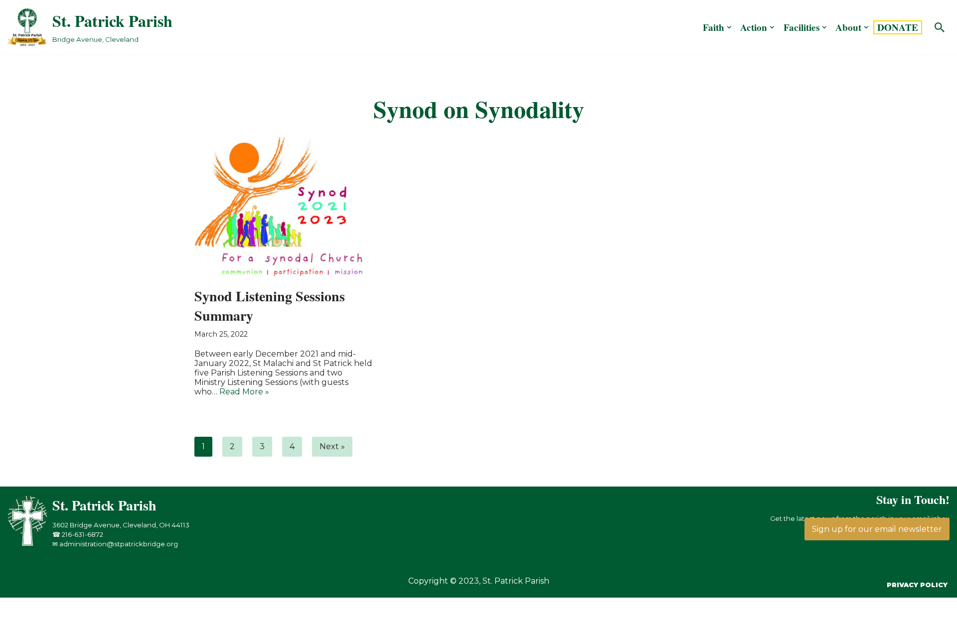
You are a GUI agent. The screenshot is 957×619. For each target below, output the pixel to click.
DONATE (897, 27)
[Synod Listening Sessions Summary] (284, 206)
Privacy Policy (917, 585)
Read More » (244, 391)
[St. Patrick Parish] (29, 543)
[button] (729, 27)
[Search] (940, 27)
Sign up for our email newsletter (877, 529)
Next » (332, 446)
